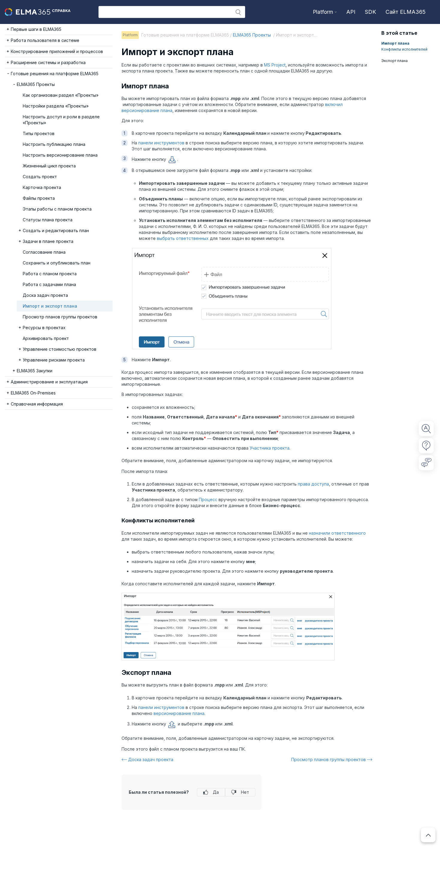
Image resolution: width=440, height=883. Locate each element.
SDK (370, 12)
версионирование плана (179, 713)
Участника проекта (269, 447)
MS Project (275, 64)
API (350, 12)
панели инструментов (161, 142)
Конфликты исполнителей (404, 49)
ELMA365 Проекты (252, 34)
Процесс (208, 499)
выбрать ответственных (183, 238)
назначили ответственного (337, 533)
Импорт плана (395, 43)
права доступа (313, 483)
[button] (238, 12)
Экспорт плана (394, 60)
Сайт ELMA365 (406, 12)
